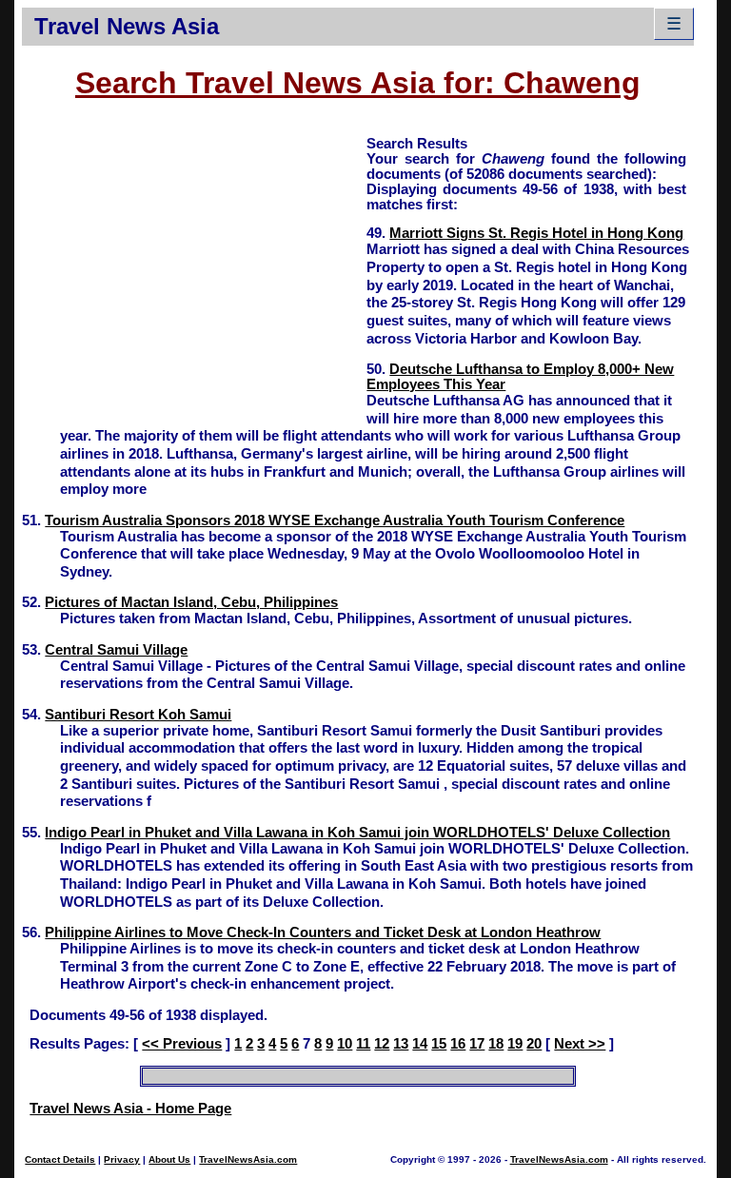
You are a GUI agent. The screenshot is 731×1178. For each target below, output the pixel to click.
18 (496, 1043)
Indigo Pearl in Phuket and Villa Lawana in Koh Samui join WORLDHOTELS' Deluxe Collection (357, 832)
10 (344, 1043)
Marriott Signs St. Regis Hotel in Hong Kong (536, 233)
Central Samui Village (116, 650)
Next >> (579, 1043)
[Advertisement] (194, 267)
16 (457, 1043)
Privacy (122, 1159)
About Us (169, 1159)
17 (476, 1043)
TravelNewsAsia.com (248, 1159)
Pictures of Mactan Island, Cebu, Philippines (191, 602)
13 (400, 1043)
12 (381, 1043)
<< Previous (182, 1043)
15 (438, 1043)
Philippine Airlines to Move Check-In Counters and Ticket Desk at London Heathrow (323, 932)
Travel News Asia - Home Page (130, 1108)
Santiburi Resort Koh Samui (138, 714)
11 (363, 1043)
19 (515, 1043)
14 (419, 1043)
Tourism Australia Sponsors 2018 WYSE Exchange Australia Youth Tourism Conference (334, 520)
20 (534, 1043)
